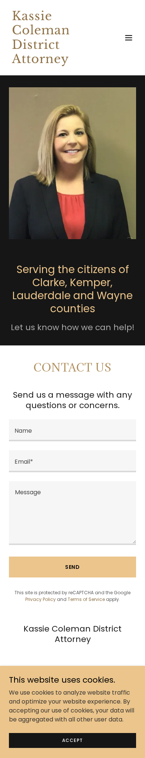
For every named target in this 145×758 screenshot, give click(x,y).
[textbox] (72, 430)
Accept (72, 740)
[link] (53, 61)
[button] (128, 37)
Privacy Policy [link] (40, 599)
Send (72, 567)
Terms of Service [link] (86, 599)
